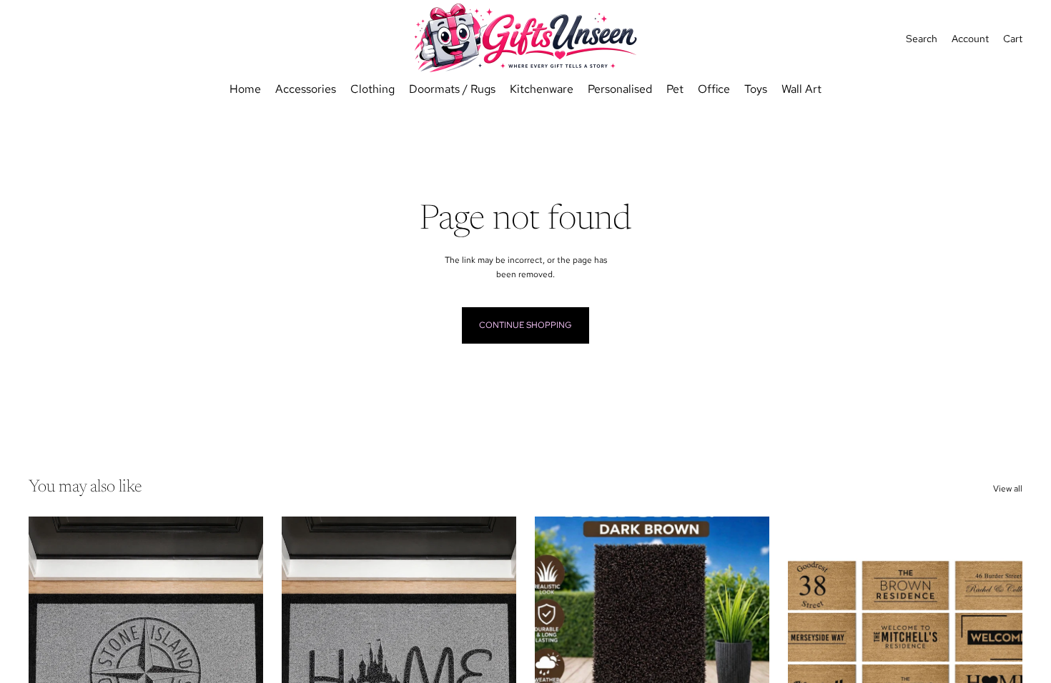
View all (1007, 488)
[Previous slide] (809, 663)
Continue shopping (525, 325)
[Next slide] (1001, 663)
